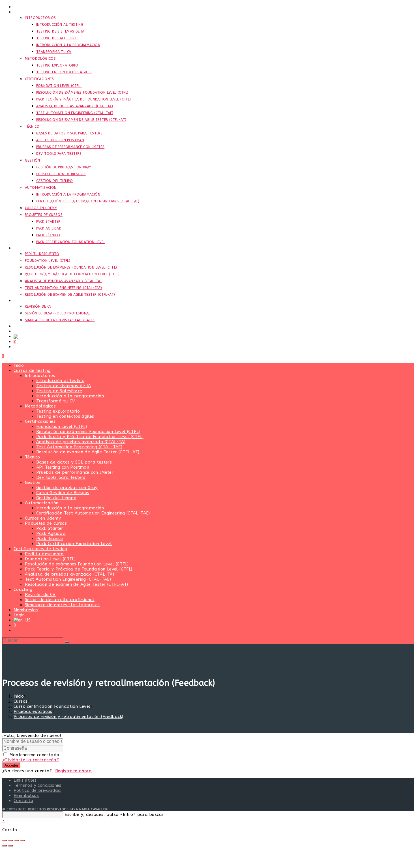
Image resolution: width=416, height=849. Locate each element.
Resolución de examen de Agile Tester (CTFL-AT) (87, 451)
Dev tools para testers (60, 477)
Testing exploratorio (58, 411)
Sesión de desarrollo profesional (60, 599)
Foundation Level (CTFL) (61, 426)
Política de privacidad (37, 790)
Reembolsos (26, 795)
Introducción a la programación (70, 395)
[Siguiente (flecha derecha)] (10, 845)
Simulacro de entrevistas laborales (62, 604)
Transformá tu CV (55, 401)
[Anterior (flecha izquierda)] (4, 845)
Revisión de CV (40, 594)
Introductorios (40, 375)
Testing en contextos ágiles (65, 416)
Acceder (11, 765)
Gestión (32, 482)
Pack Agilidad (51, 533)
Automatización (42, 502)
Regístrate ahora (73, 770)
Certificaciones (40, 421)
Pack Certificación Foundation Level (74, 543)
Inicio (19, 365)
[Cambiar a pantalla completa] (10, 840)
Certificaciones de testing (40, 548)
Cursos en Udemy (43, 518)
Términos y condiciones (37, 785)
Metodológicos (40, 406)
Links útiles (25, 780)
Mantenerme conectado (34, 754)
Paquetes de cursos (46, 523)
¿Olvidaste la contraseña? (30, 759)
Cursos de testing (32, 370)
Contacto (23, 800)
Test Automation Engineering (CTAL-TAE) (79, 446)
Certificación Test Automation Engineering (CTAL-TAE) (93, 513)
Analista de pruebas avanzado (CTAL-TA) (80, 441)
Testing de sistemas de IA (63, 385)
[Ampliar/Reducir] (4, 840)
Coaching (23, 589)
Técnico (32, 457)
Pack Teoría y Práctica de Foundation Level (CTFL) (90, 436)
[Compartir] (16, 840)
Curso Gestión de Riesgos (62, 492)
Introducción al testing (60, 380)
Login (19, 615)
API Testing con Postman (62, 467)
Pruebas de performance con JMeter (74, 472)
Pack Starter (49, 528)
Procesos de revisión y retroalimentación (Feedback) (68, 716)
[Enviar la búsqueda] (67, 642)
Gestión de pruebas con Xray (67, 487)
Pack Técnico (49, 538)
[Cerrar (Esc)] (22, 840)
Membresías (26, 609)
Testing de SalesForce (59, 390)
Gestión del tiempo (56, 497)
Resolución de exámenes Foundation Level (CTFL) (88, 431)
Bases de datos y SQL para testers (74, 462)
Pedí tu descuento (44, 553)
